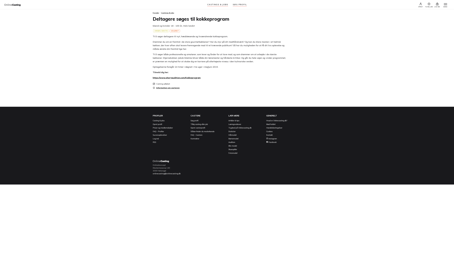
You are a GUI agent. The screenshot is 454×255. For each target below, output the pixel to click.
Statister (232, 131)
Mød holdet (271, 124)
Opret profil (157, 124)
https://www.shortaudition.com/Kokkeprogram (177, 77)
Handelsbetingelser (274, 128)
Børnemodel (233, 139)
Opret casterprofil (198, 128)
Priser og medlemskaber (163, 128)
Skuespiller (232, 149)
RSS (154, 142)
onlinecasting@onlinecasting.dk (167, 173)
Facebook (272, 142)
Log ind (156, 139)
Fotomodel (232, 153)
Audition (231, 142)
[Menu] (445, 4)
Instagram (272, 139)
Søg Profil (240, 4)
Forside (156, 13)
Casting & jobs (159, 120)
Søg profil (194, 120)
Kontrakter (195, 139)
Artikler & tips (233, 120)
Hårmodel (232, 135)
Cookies (269, 131)
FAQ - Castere (196, 135)
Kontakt (269, 135)
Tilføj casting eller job (199, 124)
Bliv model (232, 146)
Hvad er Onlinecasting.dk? (276, 120)
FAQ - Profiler (158, 131)
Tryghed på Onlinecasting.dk (239, 128)
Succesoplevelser (160, 135)
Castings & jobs (217, 4)
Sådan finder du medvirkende (202, 131)
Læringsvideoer (234, 124)
